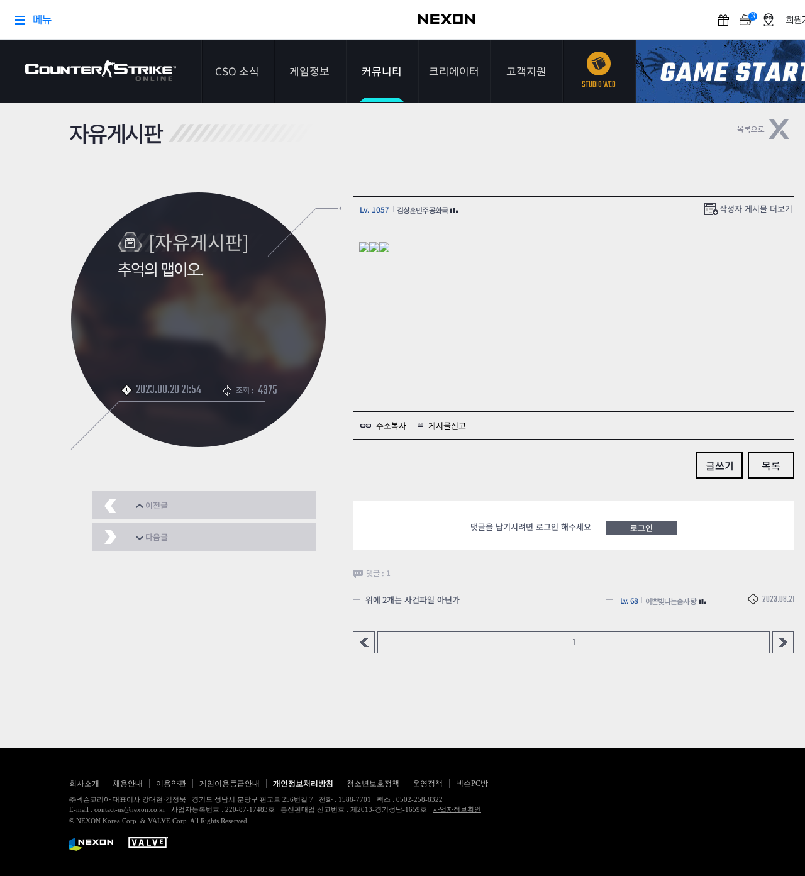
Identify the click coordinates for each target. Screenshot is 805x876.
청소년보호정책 (373, 783)
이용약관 (171, 783)
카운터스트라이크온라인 (100, 71)
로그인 (641, 528)
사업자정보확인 (457, 809)
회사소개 (84, 783)
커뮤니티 (382, 71)
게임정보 (309, 71)
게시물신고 (447, 425)
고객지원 (526, 71)
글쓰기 (720, 465)
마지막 (783, 642)
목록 (771, 465)
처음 (364, 642)
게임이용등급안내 (229, 783)
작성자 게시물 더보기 (755, 208)
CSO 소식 (237, 71)
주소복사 (391, 425)
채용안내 (128, 783)
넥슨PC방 (472, 783)
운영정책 (428, 783)
